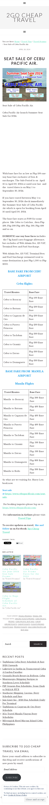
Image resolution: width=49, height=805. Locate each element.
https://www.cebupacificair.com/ (19, 507)
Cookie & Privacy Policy (17, 795)
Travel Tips (37, 616)
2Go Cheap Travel (24, 17)
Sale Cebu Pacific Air (37, 627)
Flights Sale (8, 627)
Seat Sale (24, 630)
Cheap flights (24, 624)
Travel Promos (25, 616)
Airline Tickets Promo (24, 619)
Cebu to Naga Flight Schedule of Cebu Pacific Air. (10, 601)
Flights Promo (37, 624)
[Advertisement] (24, 146)
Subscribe (12, 777)
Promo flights (20, 627)
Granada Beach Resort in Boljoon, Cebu (23, 675)
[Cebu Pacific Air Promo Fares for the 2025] (32, 560)
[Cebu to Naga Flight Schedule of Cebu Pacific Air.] (11, 587)
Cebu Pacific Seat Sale (24, 621)
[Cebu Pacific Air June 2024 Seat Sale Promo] (11, 560)
